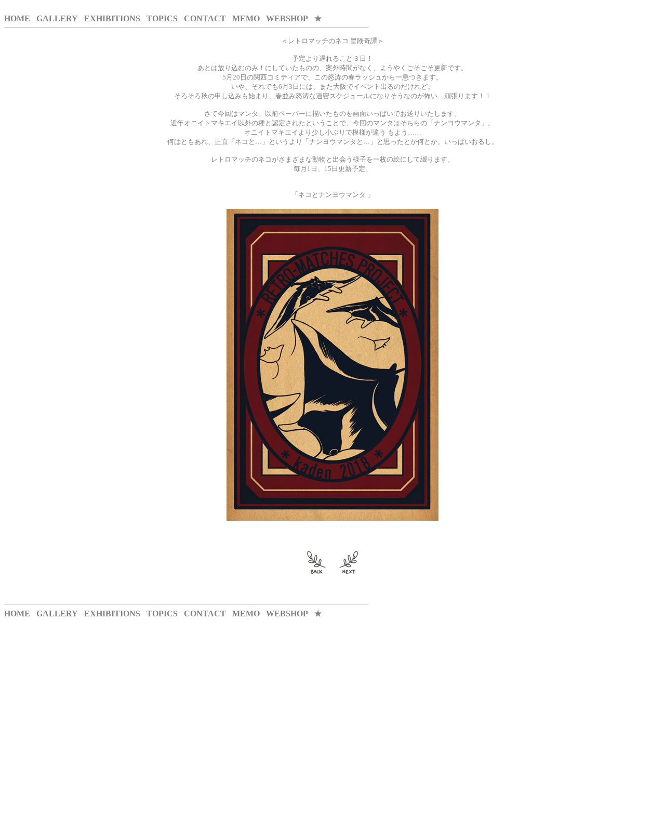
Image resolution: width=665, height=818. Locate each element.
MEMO (246, 18)
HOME (17, 18)
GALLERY (57, 18)
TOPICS (162, 18)
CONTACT (205, 18)
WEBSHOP (287, 18)
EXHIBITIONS (112, 18)
